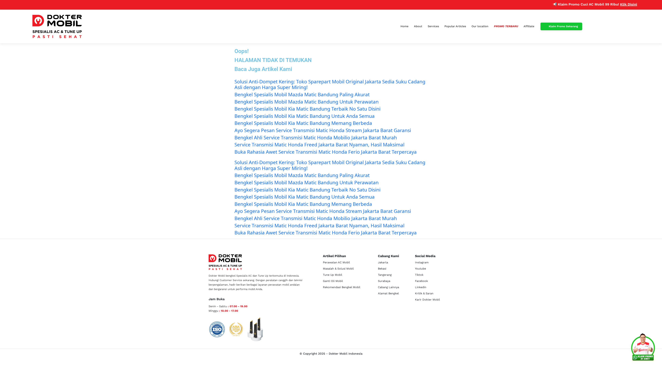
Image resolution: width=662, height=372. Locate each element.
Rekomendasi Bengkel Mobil (341, 287)
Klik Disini (616, 4)
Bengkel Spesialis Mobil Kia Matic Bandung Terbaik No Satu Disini (307, 108)
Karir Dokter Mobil (427, 299)
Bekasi (382, 268)
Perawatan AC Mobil (336, 262)
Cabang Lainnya (388, 287)
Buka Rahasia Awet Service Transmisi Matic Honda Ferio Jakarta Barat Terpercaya (325, 151)
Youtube (420, 268)
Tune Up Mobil (332, 274)
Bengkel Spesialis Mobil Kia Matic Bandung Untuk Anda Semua (304, 116)
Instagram (422, 262)
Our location (480, 26)
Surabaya (384, 281)
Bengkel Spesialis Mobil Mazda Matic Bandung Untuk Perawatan (306, 101)
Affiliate (529, 26)
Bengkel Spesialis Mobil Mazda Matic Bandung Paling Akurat (302, 94)
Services (433, 26)
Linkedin (420, 287)
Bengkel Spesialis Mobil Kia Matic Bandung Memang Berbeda (303, 123)
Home (404, 26)
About (418, 26)
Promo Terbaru (506, 26)
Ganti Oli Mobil (333, 281)
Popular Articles (455, 26)
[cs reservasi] (643, 348)
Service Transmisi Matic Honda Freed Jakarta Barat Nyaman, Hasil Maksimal (319, 144)
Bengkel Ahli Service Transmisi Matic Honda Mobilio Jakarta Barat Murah (315, 137)
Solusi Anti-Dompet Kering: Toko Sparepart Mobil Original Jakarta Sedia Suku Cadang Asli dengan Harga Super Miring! (329, 84)
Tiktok (419, 274)
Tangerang (385, 274)
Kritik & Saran (424, 293)
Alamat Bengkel (388, 293)
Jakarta (383, 262)
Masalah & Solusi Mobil (338, 268)
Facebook (421, 281)
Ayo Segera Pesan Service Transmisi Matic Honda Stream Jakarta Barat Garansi (322, 130)
